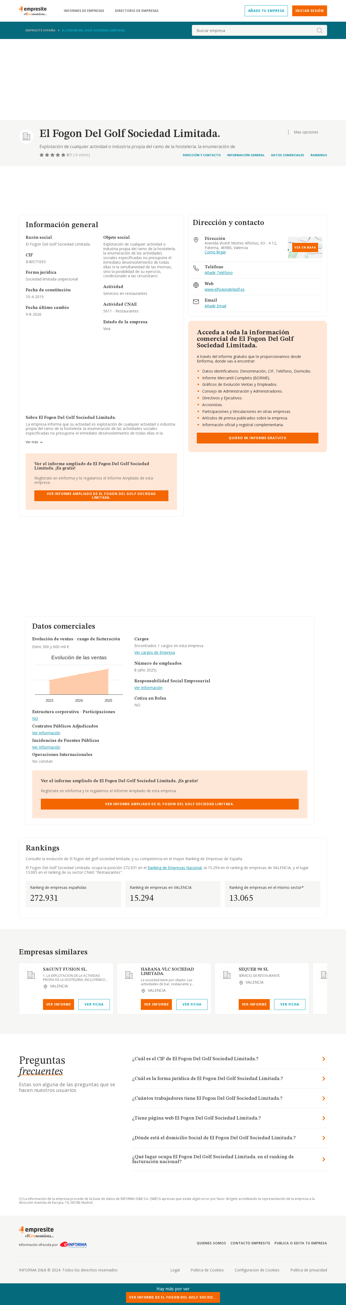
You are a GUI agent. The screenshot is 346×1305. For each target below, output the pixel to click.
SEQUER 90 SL (253, 969)
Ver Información (46, 733)
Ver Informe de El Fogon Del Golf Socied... (173, 1297)
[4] (58, 155)
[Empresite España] (35, 10)
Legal (175, 1270)
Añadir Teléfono (219, 272)
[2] (47, 155)
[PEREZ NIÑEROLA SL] (324, 975)
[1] (42, 155)
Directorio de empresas (136, 11)
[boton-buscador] (319, 30)
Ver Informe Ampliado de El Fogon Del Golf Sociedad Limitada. (101, 495)
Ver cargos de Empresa (154, 652)
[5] (63, 155)
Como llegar (215, 252)
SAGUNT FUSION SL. (65, 969)
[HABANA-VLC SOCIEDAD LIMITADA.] (129, 975)
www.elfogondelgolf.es (225, 289)
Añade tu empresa (266, 10)
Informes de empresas (84, 11)
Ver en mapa (305, 247)
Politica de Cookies (207, 1270)
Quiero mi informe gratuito (258, 438)
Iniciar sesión (309, 10)
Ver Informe (58, 1004)
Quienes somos (211, 1243)
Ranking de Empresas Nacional (175, 867)
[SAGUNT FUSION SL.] (31, 975)
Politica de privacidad (308, 1270)
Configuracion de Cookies (257, 1270)
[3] (53, 155)
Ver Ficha (94, 1004)
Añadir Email (215, 306)
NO (35, 718)
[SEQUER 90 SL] (226, 975)
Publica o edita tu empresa (301, 1243)
